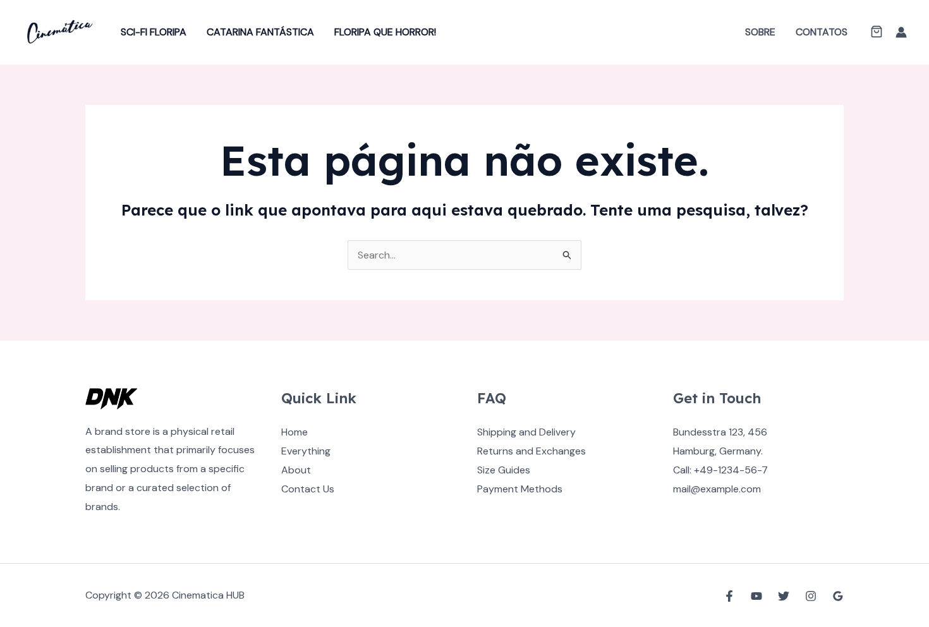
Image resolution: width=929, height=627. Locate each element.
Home (294, 432)
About (296, 470)
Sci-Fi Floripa (153, 32)
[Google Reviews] (838, 596)
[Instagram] (811, 596)
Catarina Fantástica (260, 32)
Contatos (821, 32)
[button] (876, 32)
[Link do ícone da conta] (901, 32)
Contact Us (307, 489)
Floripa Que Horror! (385, 32)
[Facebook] (729, 596)
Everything (306, 451)
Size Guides (503, 470)
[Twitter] (783, 596)
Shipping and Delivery (526, 432)
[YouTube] (756, 596)
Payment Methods (519, 489)
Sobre (760, 32)
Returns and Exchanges (531, 451)
